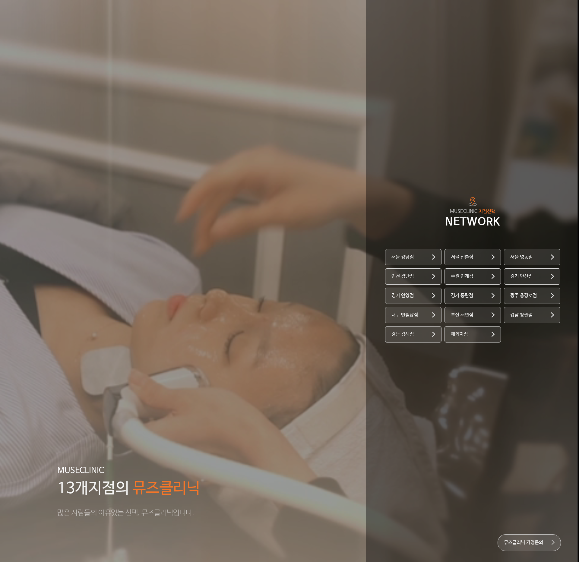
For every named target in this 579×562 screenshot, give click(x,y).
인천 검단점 (402, 276)
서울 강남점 (402, 257)
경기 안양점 (402, 295)
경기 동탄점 (462, 295)
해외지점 (459, 334)
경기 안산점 (521, 276)
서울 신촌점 (462, 257)
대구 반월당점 (404, 315)
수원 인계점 (462, 276)
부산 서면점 (462, 315)
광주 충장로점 (523, 295)
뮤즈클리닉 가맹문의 (523, 542)
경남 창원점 (521, 315)
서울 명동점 (521, 257)
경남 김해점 (402, 334)
